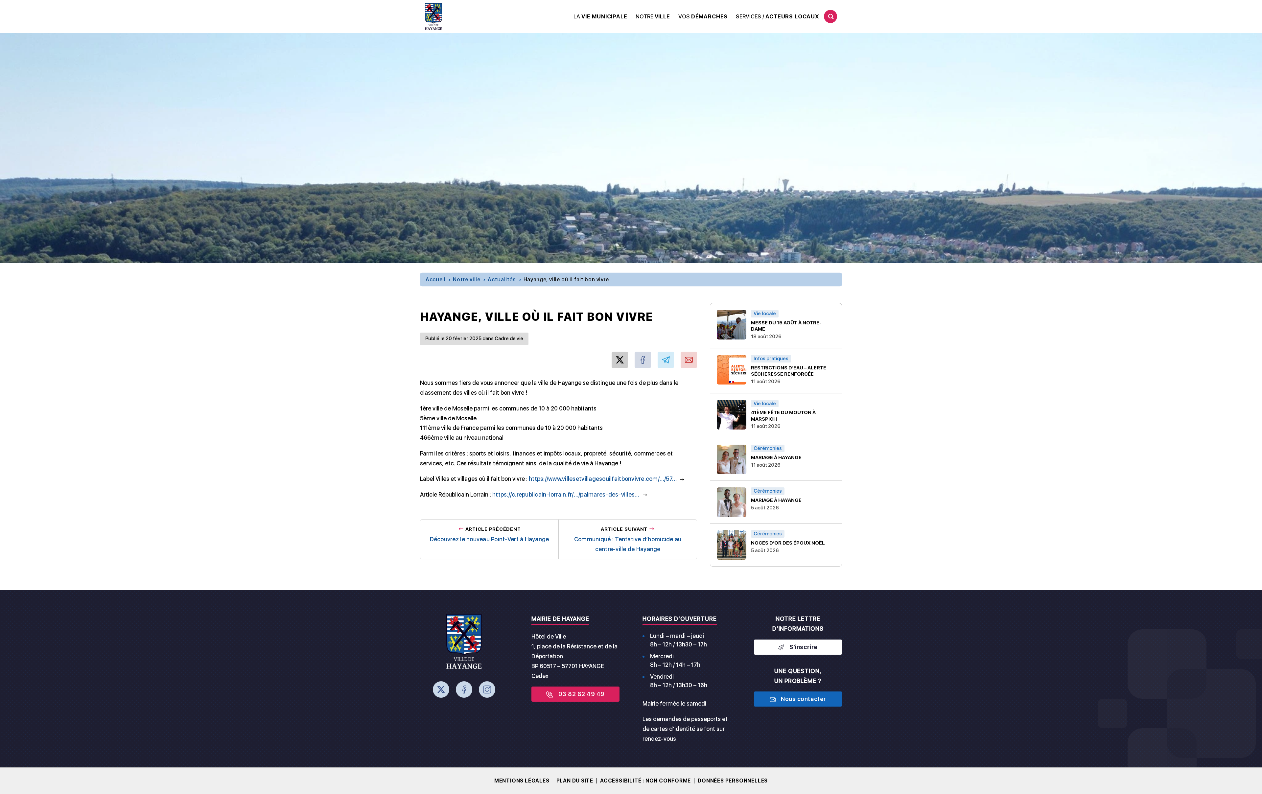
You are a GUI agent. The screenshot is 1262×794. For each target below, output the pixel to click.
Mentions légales (521, 781)
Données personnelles (733, 781)
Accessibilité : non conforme (645, 781)
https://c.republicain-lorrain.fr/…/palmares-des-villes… (566, 494)
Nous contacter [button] (803, 698)
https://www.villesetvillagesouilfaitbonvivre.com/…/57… (603, 478)
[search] (830, 16)
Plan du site (575, 781)
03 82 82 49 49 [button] (581, 693)
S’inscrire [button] (803, 646)
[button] (600, 16)
